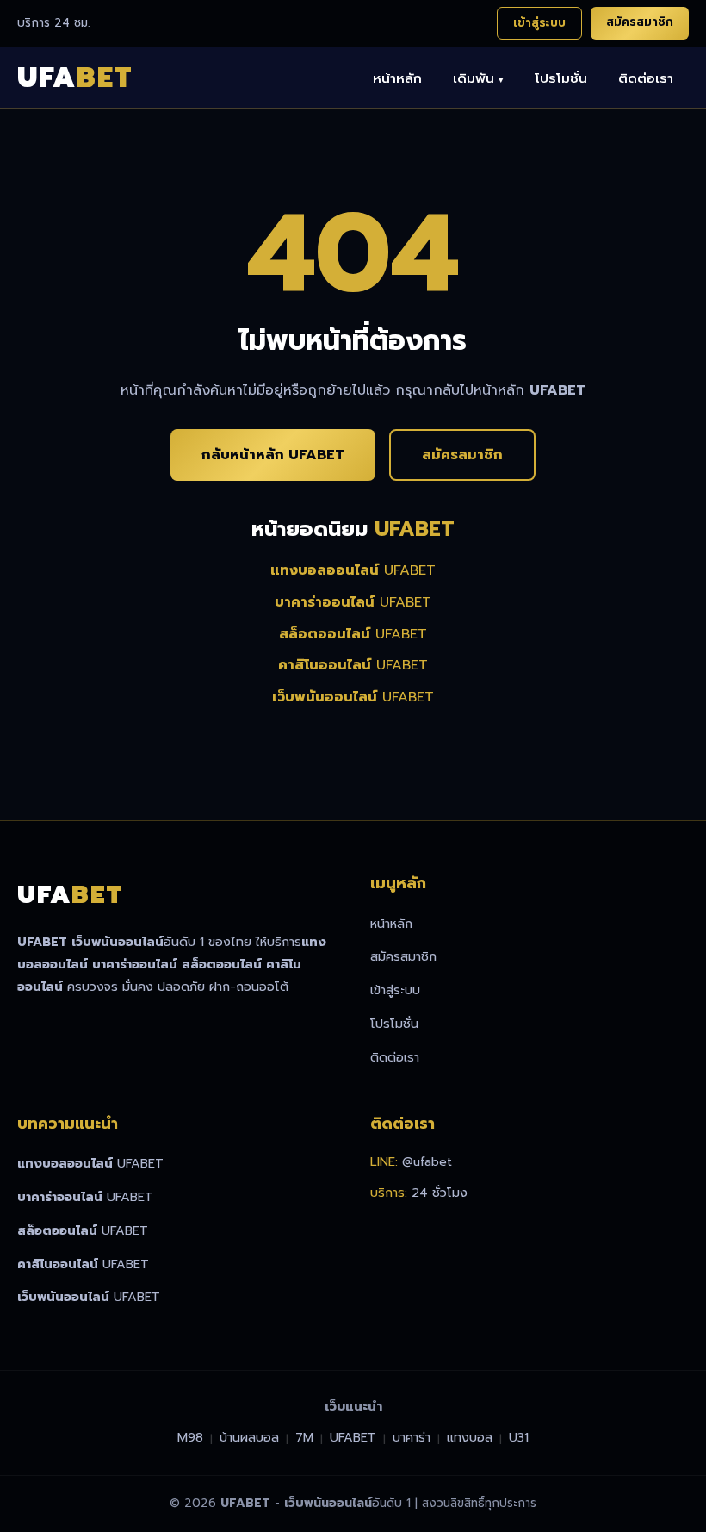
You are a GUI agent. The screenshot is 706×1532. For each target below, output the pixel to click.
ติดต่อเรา (645, 78)
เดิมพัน (478, 78)
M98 (190, 1437)
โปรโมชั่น (561, 78)
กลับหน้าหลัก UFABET (272, 455)
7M (304, 1437)
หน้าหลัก (397, 78)
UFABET (353, 570)
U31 (519, 1437)
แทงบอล (469, 1437)
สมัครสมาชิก (639, 22)
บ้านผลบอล (249, 1437)
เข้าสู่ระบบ (539, 23)
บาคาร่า (411, 1437)
